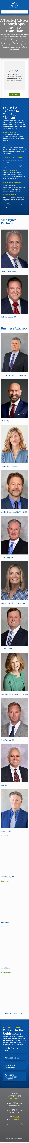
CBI (23, 187)
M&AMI (5, 189)
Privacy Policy (19, 1124)
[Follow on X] (7, 1127)
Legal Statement (10, 1124)
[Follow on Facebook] (12, 1132)
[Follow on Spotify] (17, 1132)
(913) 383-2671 (16, 1116)
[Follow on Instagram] (21, 1127)
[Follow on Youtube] (12, 1127)
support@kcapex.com (16, 1119)
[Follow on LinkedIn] (16, 1127)
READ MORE (14, 94)
